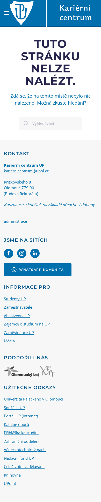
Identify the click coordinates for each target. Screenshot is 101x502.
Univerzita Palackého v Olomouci (33, 399)
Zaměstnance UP (19, 332)
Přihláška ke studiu (21, 432)
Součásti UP (14, 407)
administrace (15, 221)
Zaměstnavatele (18, 307)
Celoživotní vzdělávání (24, 466)
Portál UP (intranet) (21, 415)
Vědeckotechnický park (25, 449)
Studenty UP (15, 298)
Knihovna (13, 475)
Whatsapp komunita (41, 270)
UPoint (10, 483)
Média (9, 340)
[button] (6, 13)
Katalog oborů (16, 424)
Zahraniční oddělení (21, 441)
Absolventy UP (17, 315)
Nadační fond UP (19, 458)
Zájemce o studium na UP (27, 324)
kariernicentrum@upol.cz (26, 170)
